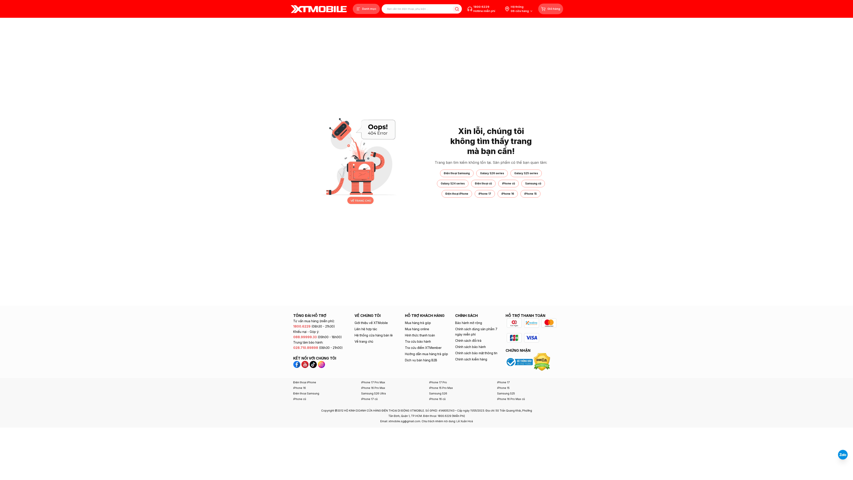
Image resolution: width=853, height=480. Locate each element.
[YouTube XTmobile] (305, 364)
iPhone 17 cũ (369, 399)
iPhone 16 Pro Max (373, 388)
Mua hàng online (417, 329)
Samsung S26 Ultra (373, 393)
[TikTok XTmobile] (313, 364)
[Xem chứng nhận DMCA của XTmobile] (542, 362)
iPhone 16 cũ (437, 399)
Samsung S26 (438, 393)
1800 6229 (481, 6)
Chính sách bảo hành (470, 347)
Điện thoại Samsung (457, 173)
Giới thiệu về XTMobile (371, 323)
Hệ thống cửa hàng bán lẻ (374, 335)
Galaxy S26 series (492, 173)
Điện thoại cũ (483, 183)
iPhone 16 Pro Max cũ (511, 399)
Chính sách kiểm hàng (471, 359)
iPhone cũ (508, 183)
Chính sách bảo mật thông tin (476, 353)
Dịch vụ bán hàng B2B (421, 360)
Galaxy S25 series (526, 173)
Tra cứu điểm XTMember (423, 348)
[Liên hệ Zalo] (843, 455)
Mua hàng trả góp (418, 323)
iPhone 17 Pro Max (373, 382)
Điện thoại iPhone (456, 193)
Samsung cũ (533, 183)
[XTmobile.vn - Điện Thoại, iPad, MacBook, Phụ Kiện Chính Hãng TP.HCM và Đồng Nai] (319, 9)
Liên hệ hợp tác (366, 329)
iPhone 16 (507, 193)
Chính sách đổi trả (468, 340)
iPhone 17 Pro (438, 382)
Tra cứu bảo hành (418, 341)
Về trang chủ (364, 341)
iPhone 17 (484, 193)
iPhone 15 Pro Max (441, 388)
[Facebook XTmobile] (297, 364)
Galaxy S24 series (453, 183)
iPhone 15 (530, 193)
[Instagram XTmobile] (321, 364)
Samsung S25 (506, 393)
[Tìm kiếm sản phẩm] (457, 9)
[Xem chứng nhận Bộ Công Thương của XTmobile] (520, 362)
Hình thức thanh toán (420, 335)
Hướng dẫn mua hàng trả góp (426, 354)
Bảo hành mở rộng (468, 323)
